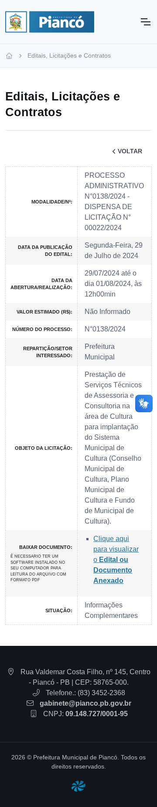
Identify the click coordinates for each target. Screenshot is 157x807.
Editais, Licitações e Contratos (69, 55)
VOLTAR (130, 151)
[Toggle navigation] (145, 22)
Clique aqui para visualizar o (116, 559)
